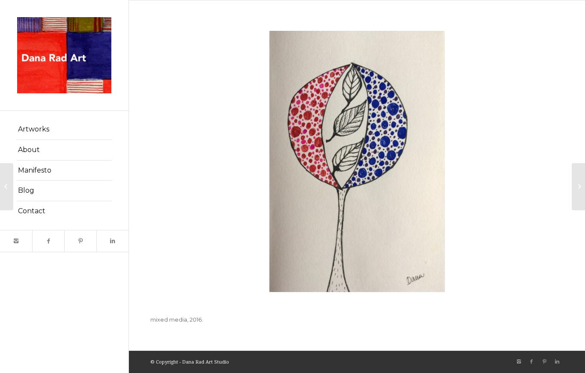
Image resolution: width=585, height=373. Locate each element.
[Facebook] (48, 241)
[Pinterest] (80, 241)
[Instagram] (16, 241)
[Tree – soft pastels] (578, 186)
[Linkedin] (112, 241)
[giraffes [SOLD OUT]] (6, 186)
